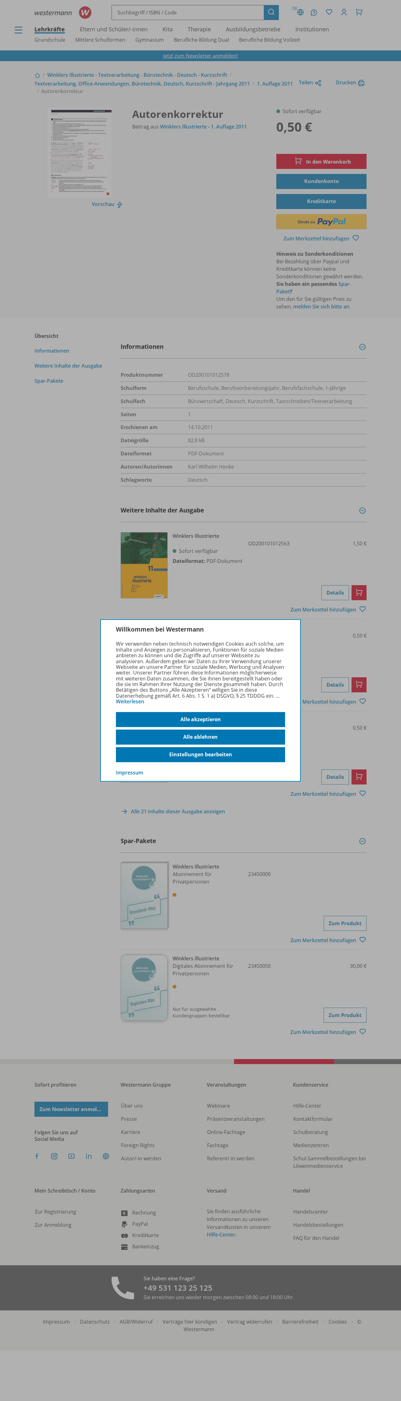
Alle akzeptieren (200, 719)
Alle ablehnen (200, 736)
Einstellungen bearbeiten (200, 754)
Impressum (129, 772)
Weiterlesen (130, 701)
